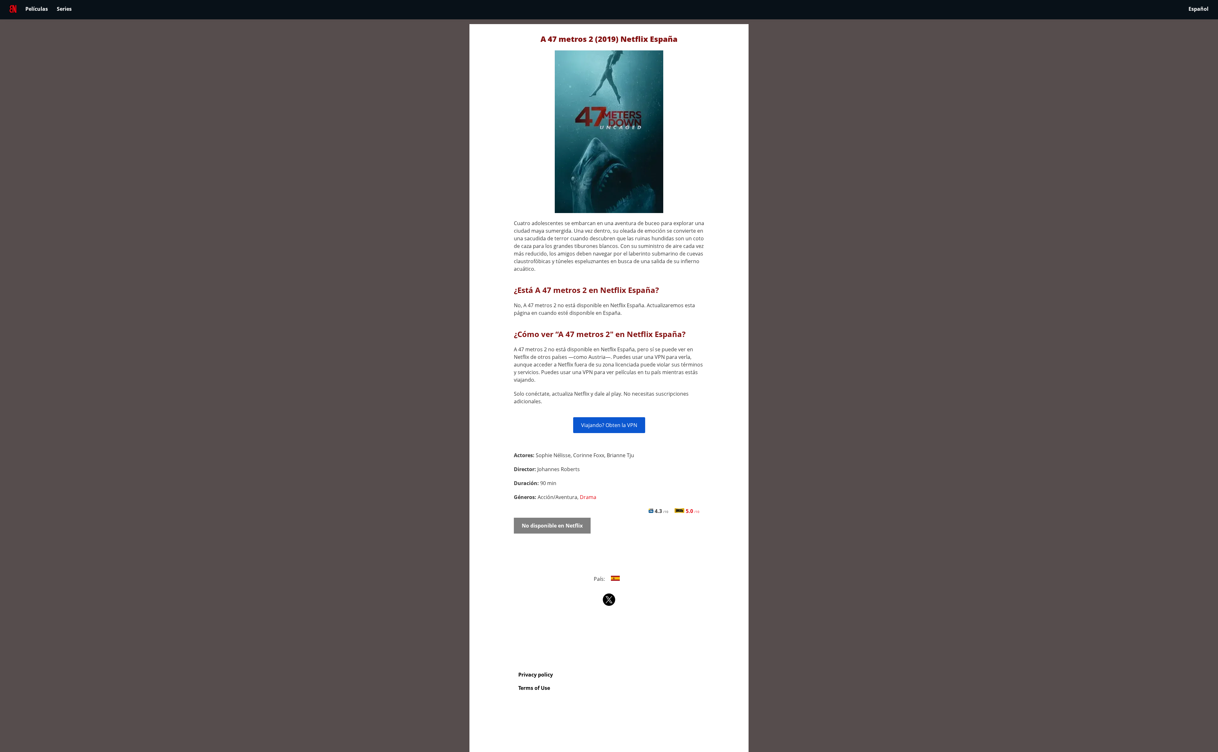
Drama (588, 497)
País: (600, 578)
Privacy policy (535, 674)
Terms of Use (534, 687)
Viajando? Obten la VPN (609, 425)
